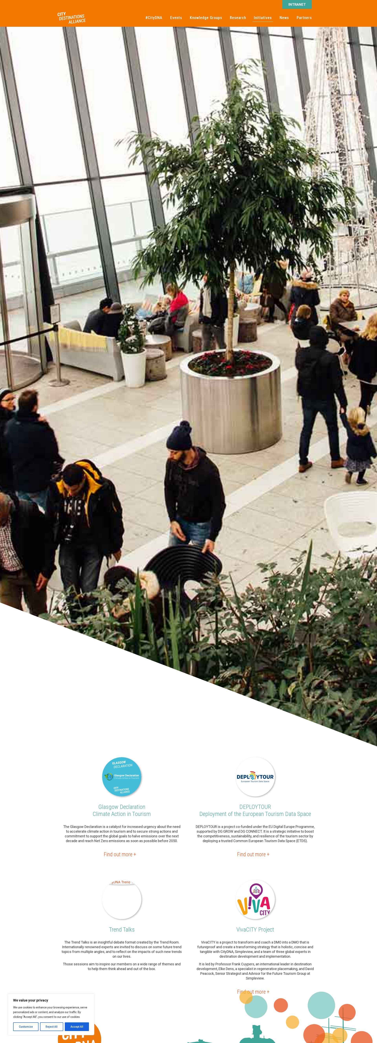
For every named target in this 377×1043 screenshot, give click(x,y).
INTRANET (297, 4)
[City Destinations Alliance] (71, 18)
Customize (26, 1026)
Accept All (76, 1026)
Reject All (52, 1026)
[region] (51, 1014)
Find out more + (120, 854)
